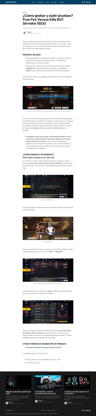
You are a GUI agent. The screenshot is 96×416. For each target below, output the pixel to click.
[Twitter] (87, 2)
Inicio (33, 2)
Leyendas (54, 2)
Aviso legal (43, 410)
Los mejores (40, 2)
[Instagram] (85, 2)
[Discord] (82, 2)
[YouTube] (89, 2)
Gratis (47, 2)
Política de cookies (51, 410)
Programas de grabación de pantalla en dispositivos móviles (43, 347)
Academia (61, 2)
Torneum (29, 32)
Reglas (24, 12)
